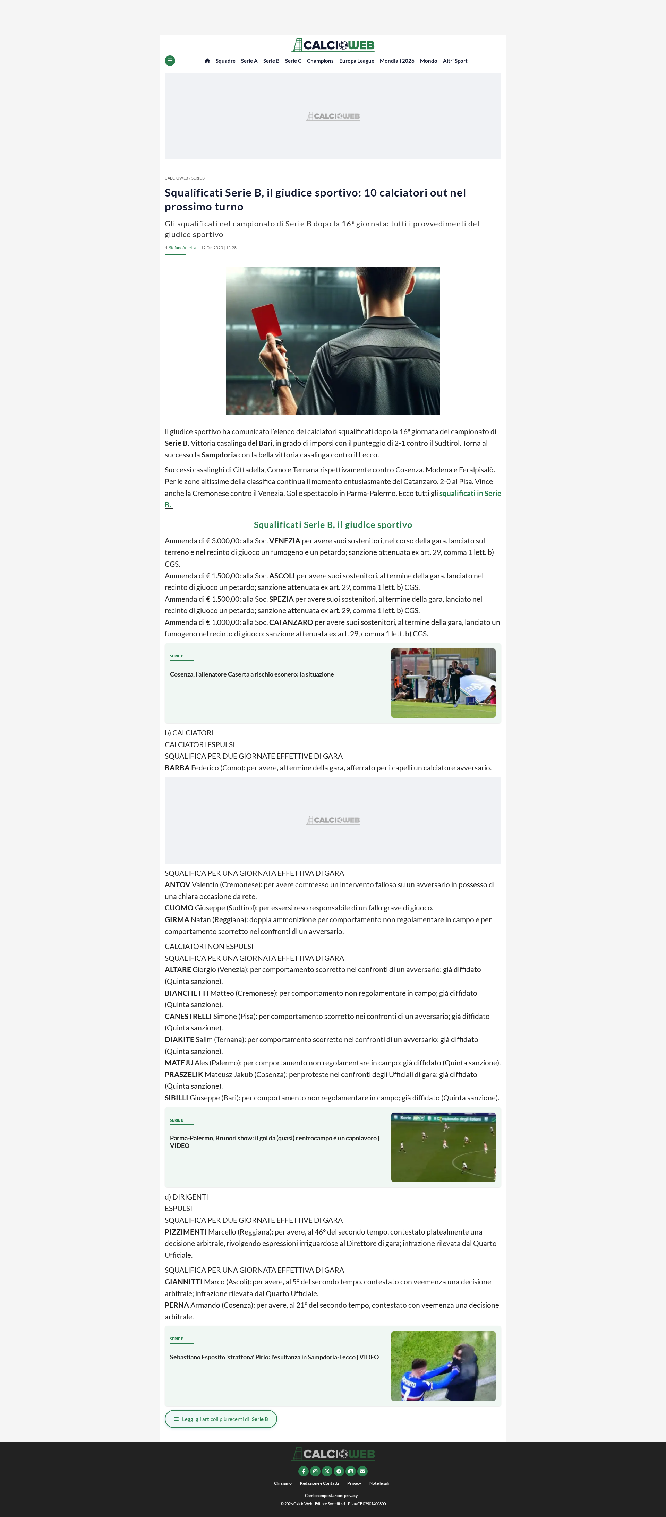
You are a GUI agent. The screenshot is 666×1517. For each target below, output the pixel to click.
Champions (320, 61)
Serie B (271, 61)
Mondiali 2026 (397, 61)
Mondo (428, 61)
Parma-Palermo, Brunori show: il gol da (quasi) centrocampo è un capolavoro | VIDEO (274, 1141)
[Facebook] (303, 1471)
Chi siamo (283, 1483)
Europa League (356, 61)
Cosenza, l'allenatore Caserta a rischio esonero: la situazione (252, 674)
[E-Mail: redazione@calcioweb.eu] (362, 1471)
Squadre (226, 61)
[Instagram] (315, 1471)
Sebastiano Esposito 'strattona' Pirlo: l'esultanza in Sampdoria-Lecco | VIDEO (274, 1357)
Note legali (379, 1483)
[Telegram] (339, 1471)
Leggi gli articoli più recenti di (225, 1419)
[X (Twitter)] (327, 1471)
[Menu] (170, 60)
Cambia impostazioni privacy (331, 1495)
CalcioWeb (176, 178)
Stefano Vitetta (182, 247)
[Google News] (350, 1471)
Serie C (293, 61)
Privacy (354, 1483)
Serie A (249, 61)
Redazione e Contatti (319, 1483)
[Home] (207, 60)
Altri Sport (455, 61)
